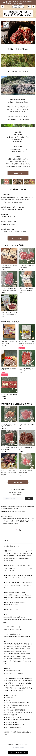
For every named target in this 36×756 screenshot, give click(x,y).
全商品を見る (18, 482)
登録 (29, 498)
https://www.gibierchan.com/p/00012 (13, 511)
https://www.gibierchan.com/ (22, 595)
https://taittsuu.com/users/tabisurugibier (16, 636)
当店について (18, 173)
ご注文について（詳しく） (18, 238)
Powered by (16, 747)
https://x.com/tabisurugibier (12, 629)
